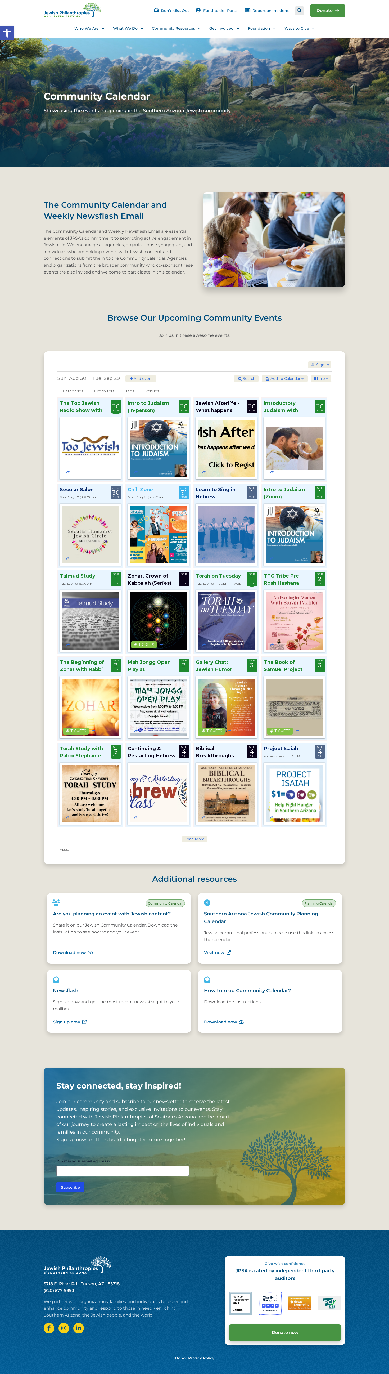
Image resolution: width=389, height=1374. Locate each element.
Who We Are (86, 28)
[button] (7, 33)
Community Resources (173, 28)
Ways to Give (296, 28)
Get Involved (221, 28)
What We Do (125, 28)
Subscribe (70, 1187)
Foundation (259, 28)
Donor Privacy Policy (194, 1358)
